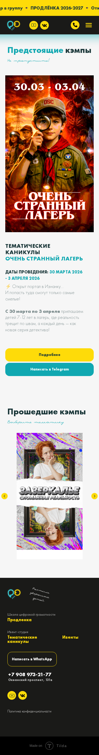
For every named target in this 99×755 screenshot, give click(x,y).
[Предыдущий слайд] (4, 496)
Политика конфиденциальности (29, 711)
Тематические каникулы (22, 639)
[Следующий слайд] (94, 496)
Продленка (19, 620)
